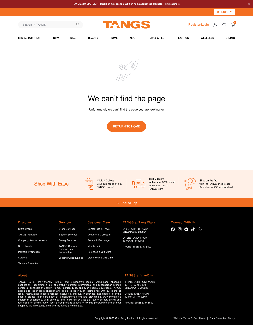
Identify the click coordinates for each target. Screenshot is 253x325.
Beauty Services (68, 234)
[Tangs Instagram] (180, 229)
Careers (22, 257)
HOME (114, 38)
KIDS (132, 38)
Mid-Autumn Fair (29, 38)
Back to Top (129, 203)
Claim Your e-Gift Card (100, 257)
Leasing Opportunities (71, 257)
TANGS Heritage (27, 234)
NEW (56, 38)
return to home (126, 126)
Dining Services (68, 240)
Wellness (207, 38)
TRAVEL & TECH (157, 38)
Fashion (183, 38)
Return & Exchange (98, 240)
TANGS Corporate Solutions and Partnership (69, 249)
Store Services (67, 228)
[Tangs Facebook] (173, 229)
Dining (230, 38)
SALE (73, 38)
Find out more (184, 5)
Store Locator (25, 246)
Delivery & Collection (99, 234)
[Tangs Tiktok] (193, 229)
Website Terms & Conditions (189, 318)
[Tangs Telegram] (186, 229)
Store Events (25, 228)
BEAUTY (93, 38)
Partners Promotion (29, 251)
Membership (94, 246)
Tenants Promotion (28, 263)
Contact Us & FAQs (99, 228)
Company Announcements (33, 240)
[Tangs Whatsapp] (200, 229)
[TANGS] (126, 25)
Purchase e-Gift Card (99, 251)
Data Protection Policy (222, 318)
